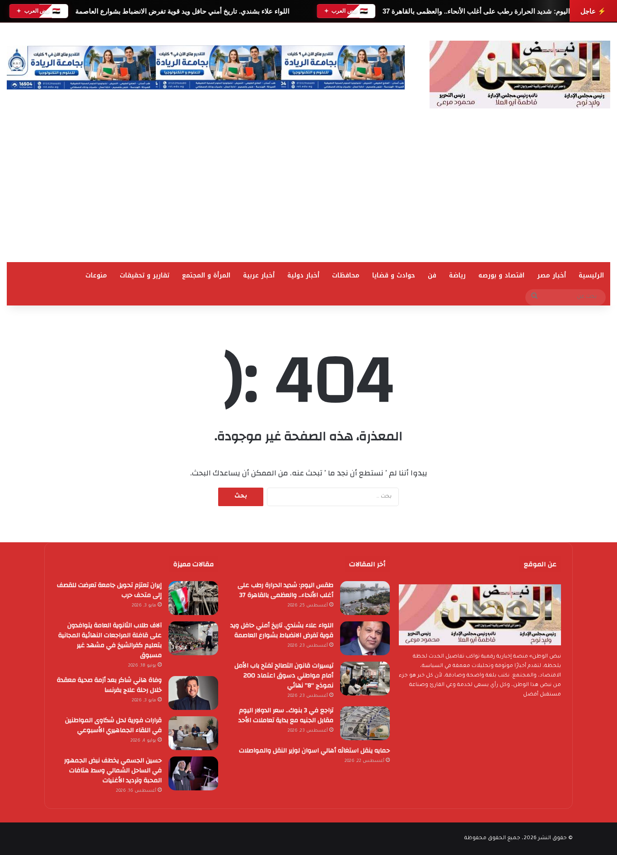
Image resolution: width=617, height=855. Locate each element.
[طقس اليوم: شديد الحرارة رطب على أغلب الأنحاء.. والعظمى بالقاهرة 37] (365, 598)
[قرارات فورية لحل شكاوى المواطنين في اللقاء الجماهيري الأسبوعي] (193, 733)
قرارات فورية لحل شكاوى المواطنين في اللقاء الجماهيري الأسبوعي (113, 725)
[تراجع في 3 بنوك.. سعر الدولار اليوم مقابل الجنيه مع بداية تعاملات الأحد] (365, 723)
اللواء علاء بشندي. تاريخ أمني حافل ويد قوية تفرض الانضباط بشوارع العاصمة (182, 11)
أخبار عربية (259, 275)
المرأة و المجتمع (206, 275)
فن (432, 275)
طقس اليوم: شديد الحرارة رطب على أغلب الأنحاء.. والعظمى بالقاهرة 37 (485, 11)
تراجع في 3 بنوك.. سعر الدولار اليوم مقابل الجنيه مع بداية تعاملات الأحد (285, 715)
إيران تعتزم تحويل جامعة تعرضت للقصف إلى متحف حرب (109, 590)
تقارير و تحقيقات (144, 275)
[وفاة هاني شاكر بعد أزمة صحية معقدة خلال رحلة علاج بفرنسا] (193, 693)
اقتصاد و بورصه (501, 275)
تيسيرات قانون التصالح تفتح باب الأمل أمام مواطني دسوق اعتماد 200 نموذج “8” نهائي (283, 675)
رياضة (457, 275)
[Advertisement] (308, 194)
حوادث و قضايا (393, 275)
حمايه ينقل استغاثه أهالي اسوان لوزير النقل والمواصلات (314, 750)
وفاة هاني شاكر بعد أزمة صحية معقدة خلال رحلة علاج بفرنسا (109, 685)
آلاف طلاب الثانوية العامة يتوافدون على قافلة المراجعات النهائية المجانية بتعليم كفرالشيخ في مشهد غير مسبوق (110, 640)
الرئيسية (591, 275)
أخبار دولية (303, 275)
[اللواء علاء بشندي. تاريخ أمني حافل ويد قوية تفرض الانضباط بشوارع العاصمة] (365, 638)
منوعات (96, 275)
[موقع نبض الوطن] (520, 74)
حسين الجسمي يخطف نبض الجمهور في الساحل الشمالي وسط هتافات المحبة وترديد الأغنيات (113, 770)
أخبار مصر (551, 275)
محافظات (346, 275)
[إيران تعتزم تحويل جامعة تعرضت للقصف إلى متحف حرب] (193, 598)
